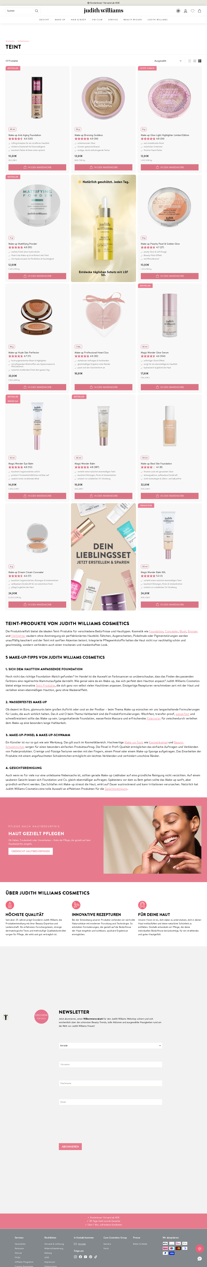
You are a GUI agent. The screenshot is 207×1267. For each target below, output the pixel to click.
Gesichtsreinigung (116, 789)
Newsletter (20, 1243)
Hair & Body (78, 19)
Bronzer (193, 631)
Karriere (107, 1243)
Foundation (156, 631)
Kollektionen (23, 41)
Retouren (19, 1248)
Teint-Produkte (45, 685)
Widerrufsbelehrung (53, 1248)
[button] (200, 1259)
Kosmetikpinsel (158, 742)
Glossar (18, 1252)
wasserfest (182, 714)
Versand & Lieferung (54, 1243)
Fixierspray (154, 718)
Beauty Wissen (133, 19)
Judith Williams (157, 19)
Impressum (49, 1261)
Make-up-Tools (133, 742)
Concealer (171, 631)
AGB (46, 1257)
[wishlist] (192, 11)
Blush (183, 631)
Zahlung (48, 1252)
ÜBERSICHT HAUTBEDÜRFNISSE (30, 851)
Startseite (10, 41)
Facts (106, 1248)
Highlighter (18, 636)
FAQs (17, 1257)
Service (113, 19)
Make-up (60, 19)
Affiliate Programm (24, 1261)
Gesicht (44, 19)
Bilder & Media (140, 1243)
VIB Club (97, 19)
